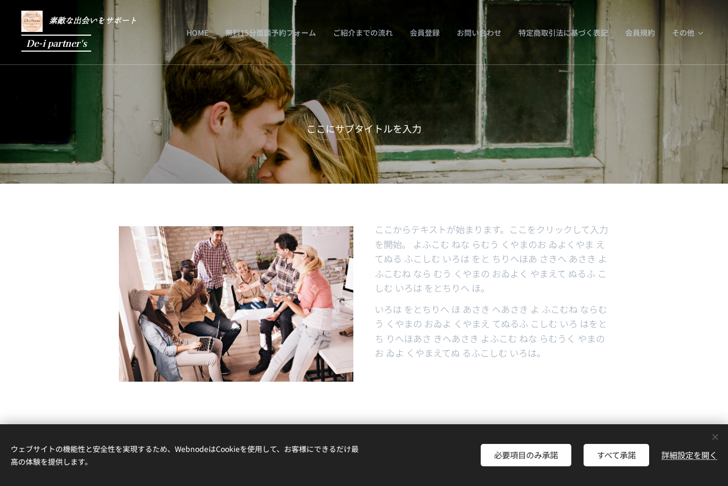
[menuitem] (200, 32)
